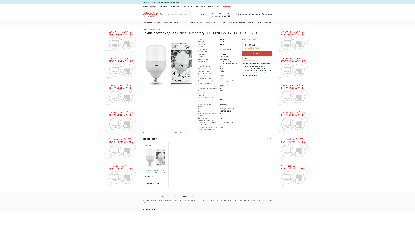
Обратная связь (174, 6)
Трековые (191, 23)
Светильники (210, 23)
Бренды (145, 6)
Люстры (200, 23)
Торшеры (242, 23)
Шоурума (164, 2)
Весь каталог (147, 23)
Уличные (251, 23)
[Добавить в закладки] (158, 183)
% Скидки (157, 23)
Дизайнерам (226, 6)
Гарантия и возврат (213, 6)
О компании (162, 6)
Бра (218, 23)
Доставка (194, 6)
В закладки (250, 59)
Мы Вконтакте (190, 197)
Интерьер (267, 23)
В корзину (257, 53)
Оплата (202, 6)
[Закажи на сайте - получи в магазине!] (120, 108)
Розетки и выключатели (172, 23)
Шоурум (153, 6)
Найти (203, 14)
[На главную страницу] (154, 13)
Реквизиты (185, 6)
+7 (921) (220, 13)
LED (184, 23)
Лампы (259, 23)
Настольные (232, 23)
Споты (223, 23)
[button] (267, 138)
